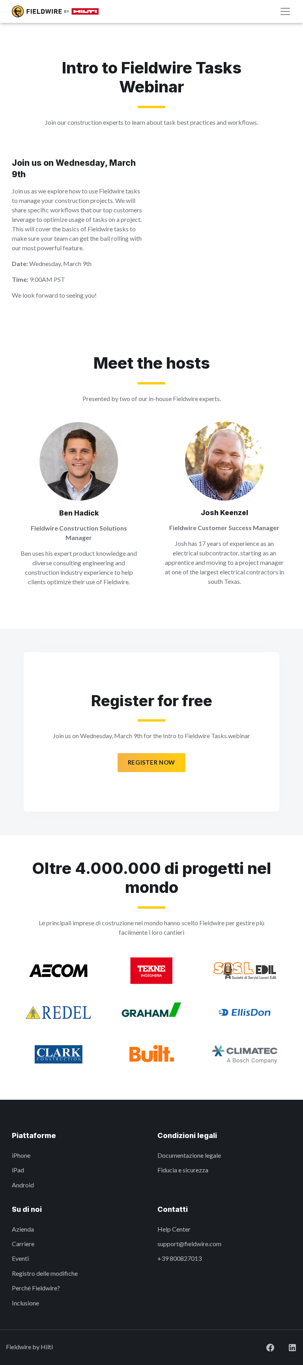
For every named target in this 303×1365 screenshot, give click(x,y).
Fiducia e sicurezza (182, 1170)
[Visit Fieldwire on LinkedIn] (286, 1346)
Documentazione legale (189, 1155)
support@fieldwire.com (189, 1243)
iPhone (21, 1155)
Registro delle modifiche (45, 1273)
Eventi (20, 1258)
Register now (151, 762)
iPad (18, 1170)
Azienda (23, 1229)
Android (23, 1185)
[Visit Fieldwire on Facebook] (264, 1346)
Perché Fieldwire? (36, 1288)
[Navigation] (285, 11)
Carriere (23, 1243)
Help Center (174, 1229)
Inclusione (25, 1303)
